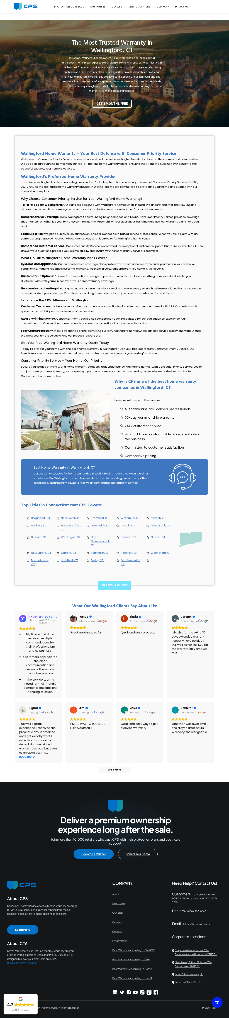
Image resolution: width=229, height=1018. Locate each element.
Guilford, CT (68, 553)
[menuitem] (69, 6)
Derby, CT (97, 560)
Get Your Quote (114, 585)
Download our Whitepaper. (22, 962)
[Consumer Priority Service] (25, 6)
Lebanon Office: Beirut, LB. (190, 982)
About (115, 894)
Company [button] (163, 6)
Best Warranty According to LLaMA (132, 978)
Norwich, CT (128, 537)
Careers (116, 922)
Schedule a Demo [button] (138, 854)
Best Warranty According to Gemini (132, 969)
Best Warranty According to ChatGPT (133, 950)
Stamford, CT (100, 518)
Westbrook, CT (160, 525)
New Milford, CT (41, 553)
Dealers (117, 6)
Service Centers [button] (139, 6)
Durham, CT (39, 537)
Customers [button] (97, 6)
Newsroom (118, 903)
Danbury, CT (39, 525)
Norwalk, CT (158, 518)
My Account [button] (183, 6)
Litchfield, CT (69, 560)
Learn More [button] (22, 929)
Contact (117, 931)
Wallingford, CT (161, 553)
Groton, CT (158, 537)
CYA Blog (117, 912)
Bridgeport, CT (40, 518)
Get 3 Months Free (112, 103)
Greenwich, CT (100, 525)
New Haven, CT (71, 518)
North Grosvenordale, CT (101, 541)
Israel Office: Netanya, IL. (189, 974)
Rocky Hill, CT (129, 553)
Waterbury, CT (130, 518)
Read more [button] (27, 757)
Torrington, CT (100, 553)
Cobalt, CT (128, 525)
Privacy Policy (120, 941)
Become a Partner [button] (93, 854)
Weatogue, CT (71, 537)
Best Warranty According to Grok (131, 959)
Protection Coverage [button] (69, 6)
